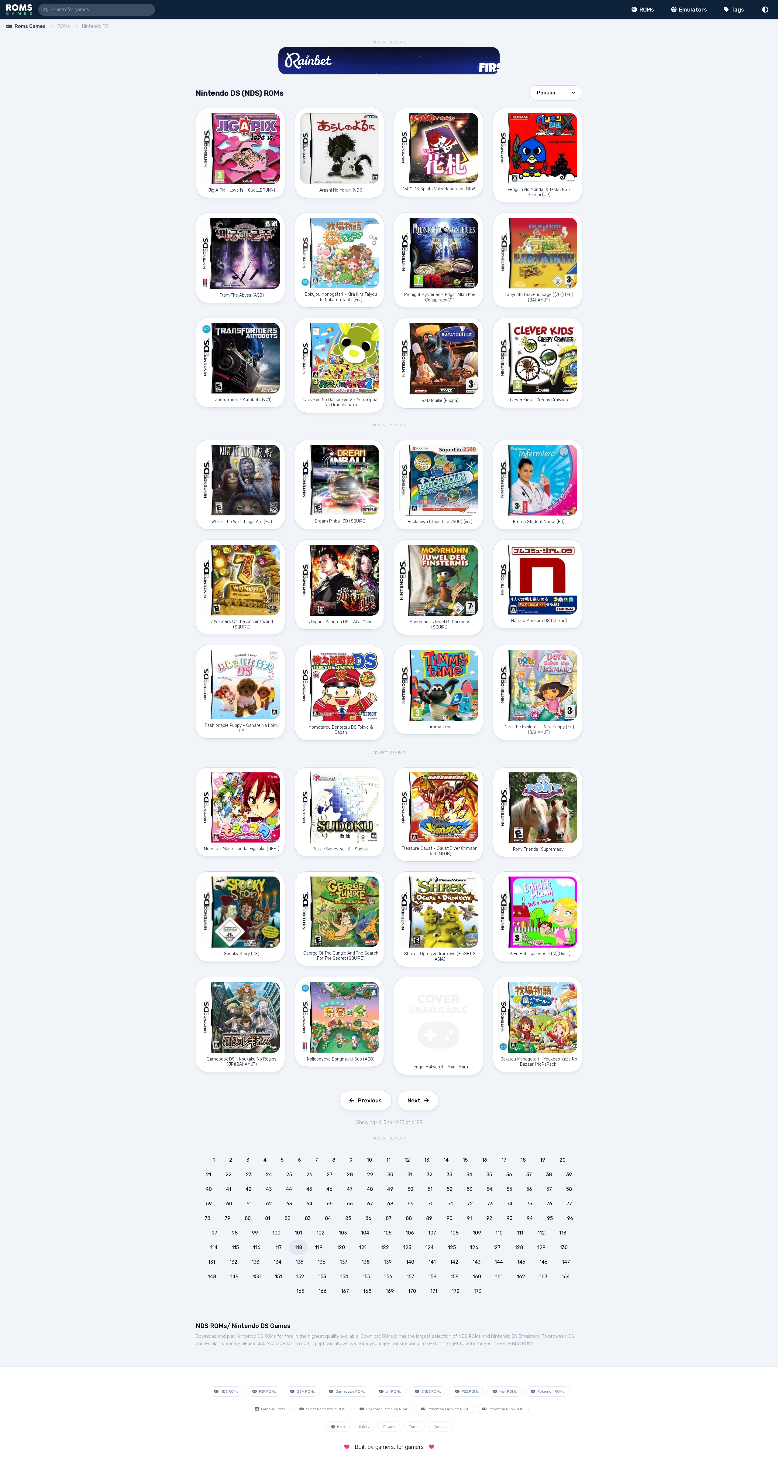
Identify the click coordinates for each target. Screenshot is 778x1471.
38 (549, 1174)
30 (390, 1174)
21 (208, 1174)
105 (387, 1233)
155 (366, 1276)
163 (543, 1276)
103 (343, 1233)
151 (278, 1276)
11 (388, 1160)
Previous (370, 1100)
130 (564, 1247)
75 (529, 1204)
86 (368, 1218)
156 (388, 1276)
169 (390, 1291)
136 (321, 1262)
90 (449, 1218)
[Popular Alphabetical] (555, 92)
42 (249, 1189)
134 (277, 1262)
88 (409, 1218)
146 (543, 1262)
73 (490, 1204)
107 (432, 1233)
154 (344, 1276)
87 (388, 1218)
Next (414, 1100)
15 (465, 1160)
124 (429, 1247)
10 (369, 1160)
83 (308, 1218)
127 (497, 1247)
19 (542, 1160)
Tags (737, 9)
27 (329, 1174)
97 (214, 1233)
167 (345, 1291)
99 (255, 1233)
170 (412, 1291)
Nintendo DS (95, 26)
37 (529, 1174)
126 (474, 1247)
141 (432, 1262)
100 (276, 1233)
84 (328, 1218)
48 (370, 1189)
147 (566, 1262)
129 (541, 1247)
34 (469, 1174)
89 (429, 1218)
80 (248, 1218)
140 (410, 1262)
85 (348, 1218)
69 (411, 1204)
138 (366, 1262)
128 (519, 1247)
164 (566, 1276)
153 (322, 1276)
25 (289, 1174)
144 (499, 1262)
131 (211, 1262)
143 (476, 1262)
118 (298, 1247)
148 (212, 1276)
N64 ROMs (507, 1391)
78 (207, 1218)
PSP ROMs (267, 1391)
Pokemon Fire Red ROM (447, 1409)
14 (446, 1160)
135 (299, 1262)
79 (227, 1218)
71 (450, 1204)
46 (329, 1189)
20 (562, 1160)
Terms (414, 1427)
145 (521, 1262)
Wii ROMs (393, 1391)
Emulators (692, 9)
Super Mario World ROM (325, 1409)
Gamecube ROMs (350, 1391)
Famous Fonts (272, 1409)
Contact (440, 1427)
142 (454, 1262)
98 (235, 1233)
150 (257, 1276)
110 (499, 1233)
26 (309, 1174)
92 (489, 1218)
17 (503, 1160)
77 (569, 1204)
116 (256, 1247)
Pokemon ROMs (550, 1391)
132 (233, 1262)
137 (343, 1262)
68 (390, 1204)
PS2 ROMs (470, 1391)
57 (549, 1189)
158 (432, 1276)
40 (209, 1189)
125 (452, 1247)
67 (370, 1204)
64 (309, 1204)
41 (228, 1189)
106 (410, 1233)
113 (562, 1233)
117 (278, 1247)
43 (269, 1189)
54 (489, 1189)
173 (477, 1291)
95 (550, 1218)
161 (499, 1276)
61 (249, 1204)
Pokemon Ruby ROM (506, 1409)
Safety (364, 1427)
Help (340, 1427)
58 (569, 1189)
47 (350, 1189)
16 (484, 1160)
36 (509, 1174)
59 (209, 1204)
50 (410, 1189)
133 (255, 1262)
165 (300, 1291)
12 (407, 1160)
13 (426, 1160)
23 (249, 1174)
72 (470, 1204)
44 (289, 1189)
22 (228, 1174)
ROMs (646, 9)
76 (549, 1204)
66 (350, 1204)
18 (523, 1160)
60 (229, 1204)
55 (509, 1189)
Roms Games (30, 26)
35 (489, 1174)
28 (350, 1174)
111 (520, 1233)
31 (410, 1174)
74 (509, 1204)
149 (234, 1276)
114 (214, 1247)
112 (541, 1233)
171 (433, 1291)
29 (370, 1174)
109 (477, 1233)
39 (569, 1174)
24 (269, 1174)
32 (429, 1174)
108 (454, 1233)
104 (365, 1233)
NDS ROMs (229, 1391)
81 (267, 1218)
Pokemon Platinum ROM (386, 1409)
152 (300, 1276)
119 (318, 1247)
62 (269, 1204)
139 (388, 1262)
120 (341, 1247)
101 (298, 1233)
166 (322, 1291)
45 (309, 1189)
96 (570, 1218)
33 (449, 1174)
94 (530, 1218)
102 (320, 1233)
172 (456, 1291)
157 (410, 1276)
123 (407, 1247)
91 (469, 1218)
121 (363, 1247)
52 (450, 1189)
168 (367, 1291)
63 (289, 1204)
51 (430, 1189)
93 (509, 1218)
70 (431, 1204)
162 (521, 1276)
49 (390, 1189)
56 (529, 1189)
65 (329, 1204)
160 (477, 1276)
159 (455, 1276)
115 (235, 1247)
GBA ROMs (305, 1391)
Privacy (389, 1427)
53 (469, 1189)
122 (385, 1247)
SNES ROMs (431, 1391)
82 (287, 1218)
